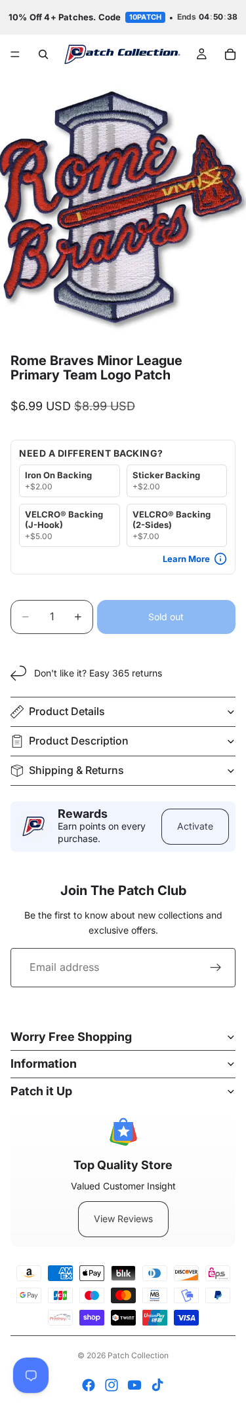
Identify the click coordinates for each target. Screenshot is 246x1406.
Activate (195, 826)
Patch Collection (138, 1355)
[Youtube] (134, 1385)
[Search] (43, 54)
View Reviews (123, 1218)
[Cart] (230, 54)
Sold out (166, 616)
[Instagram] (111, 1385)
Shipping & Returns (76, 770)
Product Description (79, 740)
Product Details (67, 711)
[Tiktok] (157, 1385)
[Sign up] (216, 967)
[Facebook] (88, 1385)
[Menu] (15, 54)
